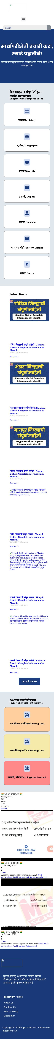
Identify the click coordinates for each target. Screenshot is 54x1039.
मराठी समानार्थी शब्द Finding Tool (27, 723)
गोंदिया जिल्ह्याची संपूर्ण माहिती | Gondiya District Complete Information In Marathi (27, 347)
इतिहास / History (27, 120)
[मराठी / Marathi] (27, 162)
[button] (23, 19)
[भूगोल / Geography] (27, 136)
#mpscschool (6, 877)
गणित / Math (27, 273)
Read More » (14, 357)
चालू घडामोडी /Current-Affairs (27, 247)
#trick (46, 944)
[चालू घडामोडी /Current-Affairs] (27, 239)
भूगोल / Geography (27, 145)
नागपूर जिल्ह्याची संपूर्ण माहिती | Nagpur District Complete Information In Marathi (27, 474)
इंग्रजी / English (27, 196)
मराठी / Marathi (27, 171)
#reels (40, 944)
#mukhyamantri (19, 946)
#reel (40, 875)
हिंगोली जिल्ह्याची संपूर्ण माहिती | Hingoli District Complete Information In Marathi (27, 600)
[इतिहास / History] (27, 111)
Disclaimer (9, 1015)
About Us (8, 1002)
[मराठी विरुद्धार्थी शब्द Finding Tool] (27, 741)
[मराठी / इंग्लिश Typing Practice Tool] (27, 768)
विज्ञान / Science (27, 222)
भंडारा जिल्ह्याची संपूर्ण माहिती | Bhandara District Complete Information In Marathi (27, 411)
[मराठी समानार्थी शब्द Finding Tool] (27, 714)
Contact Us (10, 1007)
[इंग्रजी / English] (27, 187)
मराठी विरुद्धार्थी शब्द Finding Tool (27, 750)
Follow (4, 808)
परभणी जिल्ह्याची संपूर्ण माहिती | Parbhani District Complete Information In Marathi (27, 663)
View (3, 872)
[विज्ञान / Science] (27, 213)
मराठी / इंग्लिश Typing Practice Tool (27, 777)
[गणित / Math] (27, 264)
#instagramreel (36, 877)
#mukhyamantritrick (21, 877)
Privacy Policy (11, 1011)
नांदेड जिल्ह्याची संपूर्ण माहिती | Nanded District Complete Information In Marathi (27, 537)
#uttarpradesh (31, 946)
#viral (44, 877)
